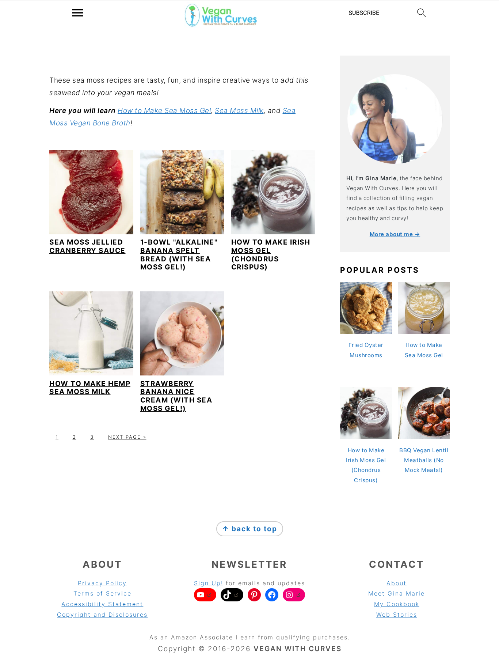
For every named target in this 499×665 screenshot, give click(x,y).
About (396, 583)
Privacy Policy (102, 583)
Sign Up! (208, 583)
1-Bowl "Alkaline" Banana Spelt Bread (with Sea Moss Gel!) (179, 254)
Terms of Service (102, 593)
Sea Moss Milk (239, 110)
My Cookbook (396, 604)
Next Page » (127, 437)
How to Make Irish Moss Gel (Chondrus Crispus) (271, 254)
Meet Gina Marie (396, 593)
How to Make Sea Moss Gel (164, 110)
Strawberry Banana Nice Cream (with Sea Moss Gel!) (176, 396)
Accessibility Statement (102, 604)
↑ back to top (249, 529)
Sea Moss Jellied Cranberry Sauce (87, 246)
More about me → (395, 234)
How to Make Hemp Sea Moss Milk (89, 387)
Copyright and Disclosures (102, 614)
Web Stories (396, 614)
